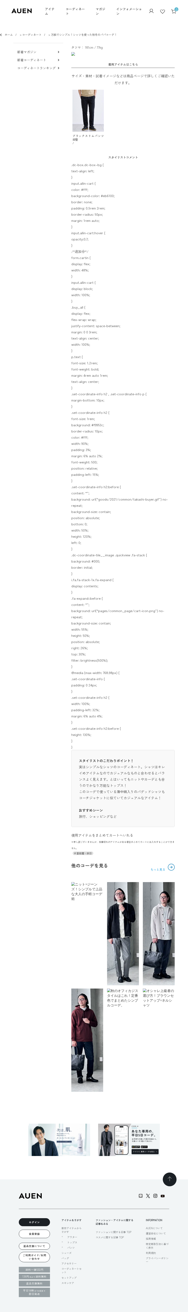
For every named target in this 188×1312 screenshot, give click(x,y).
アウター (72, 1237)
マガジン (100, 11)
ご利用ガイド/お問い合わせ (34, 1256)
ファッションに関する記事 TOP (113, 1232)
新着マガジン (26, 52)
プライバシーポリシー (157, 1259)
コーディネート (75, 11)
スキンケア (67, 1283)
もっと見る (158, 869)
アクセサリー (69, 1263)
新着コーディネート (31, 60)
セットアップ (69, 1277)
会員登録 (34, 1234)
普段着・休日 (84, 853)
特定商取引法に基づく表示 (157, 1245)
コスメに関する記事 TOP (110, 1237)
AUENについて (154, 1228)
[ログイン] (151, 11)
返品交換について (34, 1246)
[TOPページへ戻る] (170, 1179)
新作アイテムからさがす (71, 1229)
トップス (72, 1242)
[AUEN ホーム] (21, 11)
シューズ (66, 1253)
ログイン (34, 1222)
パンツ (71, 1247)
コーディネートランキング (36, 68)
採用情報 (151, 1238)
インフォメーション (129, 11)
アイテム (50, 11)
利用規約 (151, 1253)
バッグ (65, 1258)
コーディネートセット (71, 1270)
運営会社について (156, 1233)
